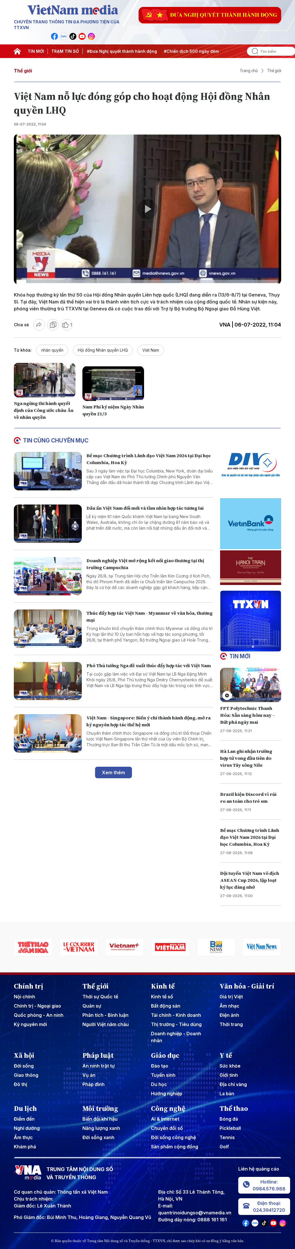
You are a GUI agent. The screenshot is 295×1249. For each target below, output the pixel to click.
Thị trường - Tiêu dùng (176, 1024)
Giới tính (229, 1075)
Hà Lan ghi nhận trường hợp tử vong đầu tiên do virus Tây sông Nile (246, 758)
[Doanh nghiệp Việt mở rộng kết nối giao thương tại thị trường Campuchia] (48, 576)
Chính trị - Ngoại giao (37, 1006)
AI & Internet (165, 1119)
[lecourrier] (33, 947)
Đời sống (24, 1066)
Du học (159, 1084)
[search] (252, 51)
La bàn (227, 1093)
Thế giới (23, 71)
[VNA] (54, 36)
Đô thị (20, 1084)
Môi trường (100, 1108)
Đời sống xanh (98, 1137)
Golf (224, 1146)
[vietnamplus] (79, 947)
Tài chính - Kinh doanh (176, 1015)
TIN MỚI (36, 51)
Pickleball (230, 1128)
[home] (17, 51)
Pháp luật (98, 1055)
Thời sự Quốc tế (100, 996)
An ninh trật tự (98, 1066)
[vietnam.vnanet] (124, 947)
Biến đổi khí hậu (100, 1119)
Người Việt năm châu (105, 1024)
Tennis (227, 1137)
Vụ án (88, 1075)
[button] (248, 647)
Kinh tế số (162, 996)
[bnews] (170, 947)
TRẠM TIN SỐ (65, 51)
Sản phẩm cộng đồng (174, 1146)
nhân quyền (52, 350)
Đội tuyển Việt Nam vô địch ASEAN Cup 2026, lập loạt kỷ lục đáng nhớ (249, 880)
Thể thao (234, 1108)
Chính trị (28, 986)
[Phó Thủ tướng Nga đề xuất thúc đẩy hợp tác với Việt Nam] (48, 681)
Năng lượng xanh (101, 1128)
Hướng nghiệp (166, 1093)
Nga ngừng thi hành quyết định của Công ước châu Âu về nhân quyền (43, 410)
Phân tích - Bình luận (105, 1015)
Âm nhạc (229, 1006)
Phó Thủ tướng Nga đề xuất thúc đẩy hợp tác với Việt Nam (148, 665)
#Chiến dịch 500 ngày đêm (174, 51)
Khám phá (25, 1146)
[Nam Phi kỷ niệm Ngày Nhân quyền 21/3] (113, 383)
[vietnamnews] (216, 947)
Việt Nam (150, 350)
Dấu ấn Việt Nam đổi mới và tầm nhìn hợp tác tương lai (145, 508)
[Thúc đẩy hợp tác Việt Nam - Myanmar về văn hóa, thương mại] (48, 629)
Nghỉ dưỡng (27, 1128)
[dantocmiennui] (261, 947)
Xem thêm (113, 772)
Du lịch (25, 1108)
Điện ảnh (229, 1015)
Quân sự (91, 1006)
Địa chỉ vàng (233, 1084)
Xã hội (24, 1055)
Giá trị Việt (231, 996)
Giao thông (26, 1075)
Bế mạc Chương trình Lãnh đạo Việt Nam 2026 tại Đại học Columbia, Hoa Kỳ (249, 837)
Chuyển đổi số (167, 1128)
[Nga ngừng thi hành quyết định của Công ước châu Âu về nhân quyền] (44, 380)
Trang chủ (249, 70)
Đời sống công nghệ (173, 1137)
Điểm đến (24, 1119)
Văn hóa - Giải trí (247, 986)
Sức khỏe (230, 1066)
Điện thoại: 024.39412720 (269, 1206)
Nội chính (24, 996)
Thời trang (231, 1024)
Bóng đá (229, 1119)
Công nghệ (168, 1108)
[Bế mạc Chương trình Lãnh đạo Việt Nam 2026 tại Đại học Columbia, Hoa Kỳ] (48, 471)
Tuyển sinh (163, 1075)
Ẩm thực (23, 1137)
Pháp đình (93, 1084)
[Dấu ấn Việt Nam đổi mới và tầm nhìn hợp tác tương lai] (48, 524)
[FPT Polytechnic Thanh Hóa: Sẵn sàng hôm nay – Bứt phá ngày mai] (250, 685)
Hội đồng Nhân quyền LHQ (103, 350)
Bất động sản (165, 1006)
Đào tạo (159, 1066)
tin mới (239, 656)
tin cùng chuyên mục (55, 440)
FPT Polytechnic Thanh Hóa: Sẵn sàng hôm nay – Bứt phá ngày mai (247, 715)
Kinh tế (163, 986)
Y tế (226, 1055)
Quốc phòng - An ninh (38, 1015)
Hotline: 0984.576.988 (269, 1185)
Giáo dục (165, 1055)
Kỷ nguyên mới (30, 1024)
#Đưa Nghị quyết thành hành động (105, 51)
